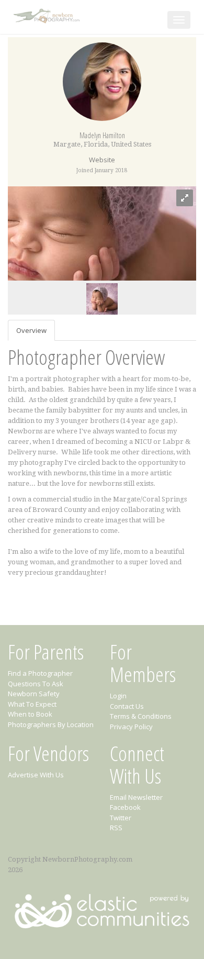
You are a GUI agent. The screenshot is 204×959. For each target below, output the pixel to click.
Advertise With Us (36, 774)
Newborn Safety (34, 693)
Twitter (120, 817)
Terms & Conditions (141, 716)
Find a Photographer (40, 673)
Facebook (125, 807)
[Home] (47, 14)
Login (118, 695)
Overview (31, 330)
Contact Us (127, 706)
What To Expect (32, 704)
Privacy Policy (131, 726)
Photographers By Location (51, 724)
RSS (116, 827)
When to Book (30, 714)
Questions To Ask (35, 683)
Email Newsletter (136, 797)
